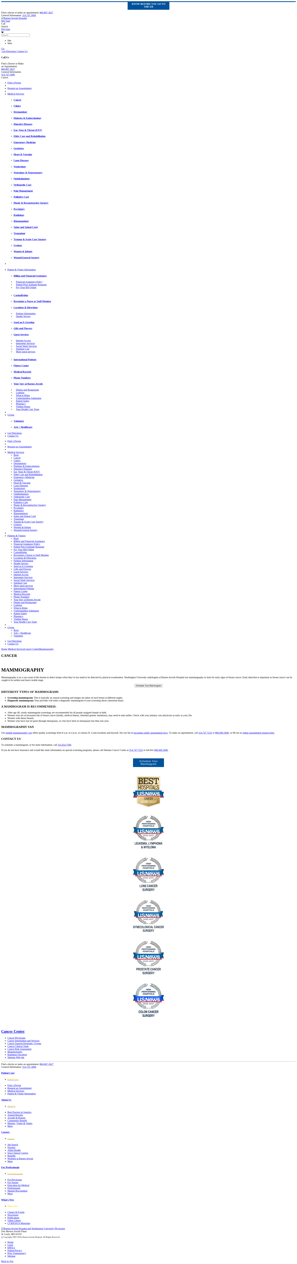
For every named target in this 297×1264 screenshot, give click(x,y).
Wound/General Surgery (25, 530)
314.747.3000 (29, 15)
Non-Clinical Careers (17, 1153)
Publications (13, 1217)
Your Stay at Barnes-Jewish (27, 599)
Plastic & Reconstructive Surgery (30, 505)
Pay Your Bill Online (26, 287)
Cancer (17, 458)
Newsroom (12, 1215)
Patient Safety (22, 401)
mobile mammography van (19, 732)
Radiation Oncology (17, 1054)
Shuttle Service (23, 316)
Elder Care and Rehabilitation (28, 474)
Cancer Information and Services (23, 1040)
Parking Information (26, 313)
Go (2, 48)
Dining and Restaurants (27, 390)
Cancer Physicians (16, 1038)
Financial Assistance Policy (29, 282)
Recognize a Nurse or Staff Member (31, 555)
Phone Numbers (21, 597)
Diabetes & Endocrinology (27, 466)
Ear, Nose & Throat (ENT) (27, 471)
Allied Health (14, 1150)
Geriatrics (18, 480)
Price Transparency (16, 1253)
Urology (18, 524)
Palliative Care (21, 502)
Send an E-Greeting (23, 566)
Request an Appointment (19, 88)
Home (4, 649)
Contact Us (22, 51)
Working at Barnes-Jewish (20, 1158)
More (10, 1126)
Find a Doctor (14, 82)
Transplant (19, 519)
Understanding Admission (28, 398)
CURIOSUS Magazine (18, 1223)
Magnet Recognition (17, 1191)
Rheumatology (21, 513)
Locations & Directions (25, 558)
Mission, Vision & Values (19, 1123)
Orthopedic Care (22, 496)
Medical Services (15, 94)
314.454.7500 (64, 745)
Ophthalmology (21, 494)
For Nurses (12, 1182)
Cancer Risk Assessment (19, 1049)
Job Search (12, 1144)
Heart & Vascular (22, 483)
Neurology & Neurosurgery (27, 491)
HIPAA (11, 1247)
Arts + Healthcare (22, 633)
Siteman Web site (15, 1057)
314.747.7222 (205, 732)
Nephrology (19, 488)
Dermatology (20, 463)
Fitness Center (21, 591)
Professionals (13, 1188)
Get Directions (8, 51)
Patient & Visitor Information (21, 269)
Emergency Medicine (24, 477)
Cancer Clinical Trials (18, 1046)
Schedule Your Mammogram (148, 686)
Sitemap (11, 1256)
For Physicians (14, 1179)
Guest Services (21, 572)
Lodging (20, 392)
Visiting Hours (23, 406)
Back (16, 455)
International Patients (24, 588)
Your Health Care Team (27, 409)
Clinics (17, 460)
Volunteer (18, 635)
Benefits (11, 1155)
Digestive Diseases (23, 469)
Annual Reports (15, 1115)
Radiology (19, 510)
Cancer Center (13, 1031)
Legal (10, 1245)
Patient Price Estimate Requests (31, 284)
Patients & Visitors (16, 535)
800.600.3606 (222, 732)
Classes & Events (15, 1212)
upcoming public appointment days (150, 732)
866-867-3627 (47, 1064)
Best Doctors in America (19, 1112)
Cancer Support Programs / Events (24, 1043)
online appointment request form (258, 732)
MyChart (5, 29)
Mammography (14, 1052)
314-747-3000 (29, 1067)
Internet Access (23, 340)
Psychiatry (19, 508)
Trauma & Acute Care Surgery (28, 521)
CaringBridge (20, 552)
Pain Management (22, 499)
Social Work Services (26, 346)
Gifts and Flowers (22, 569)
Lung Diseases (21, 485)
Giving (10, 415)
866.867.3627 (46, 12)
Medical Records (22, 594)
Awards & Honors (16, 1117)
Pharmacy (21, 403)
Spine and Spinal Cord (25, 516)
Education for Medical (18, 1185)
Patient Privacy (14, 1250)
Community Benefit (17, 1120)
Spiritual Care (22, 349)
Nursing (11, 1147)
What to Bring (23, 395)
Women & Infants (22, 527)
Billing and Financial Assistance (29, 541)
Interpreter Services (25, 343)
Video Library (14, 1220)
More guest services (25, 351)
